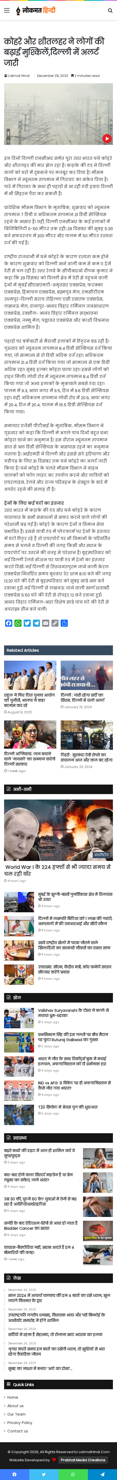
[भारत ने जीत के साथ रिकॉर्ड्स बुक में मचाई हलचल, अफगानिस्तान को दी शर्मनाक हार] (19, 1066)
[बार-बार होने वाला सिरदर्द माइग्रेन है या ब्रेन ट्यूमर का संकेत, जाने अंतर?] (98, 1182)
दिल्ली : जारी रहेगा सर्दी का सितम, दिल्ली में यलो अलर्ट (82, 697)
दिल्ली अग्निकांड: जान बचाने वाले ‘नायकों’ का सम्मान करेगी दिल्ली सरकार (29, 759)
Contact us (17, 1431)
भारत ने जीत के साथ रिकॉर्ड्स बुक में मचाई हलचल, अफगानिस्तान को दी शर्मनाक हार (72, 1061)
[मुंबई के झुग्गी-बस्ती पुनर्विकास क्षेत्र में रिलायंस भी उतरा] (19, 902)
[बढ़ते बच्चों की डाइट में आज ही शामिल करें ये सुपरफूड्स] (98, 1158)
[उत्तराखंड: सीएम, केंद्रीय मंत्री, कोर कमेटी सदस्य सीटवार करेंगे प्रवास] (19, 974)
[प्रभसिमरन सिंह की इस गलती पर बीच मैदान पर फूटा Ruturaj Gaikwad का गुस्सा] (19, 1042)
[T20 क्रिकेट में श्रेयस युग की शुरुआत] (19, 1115)
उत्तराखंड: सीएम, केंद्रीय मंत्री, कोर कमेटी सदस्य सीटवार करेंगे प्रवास (74, 969)
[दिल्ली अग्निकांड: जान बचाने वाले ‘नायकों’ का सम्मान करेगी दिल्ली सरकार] (30, 734)
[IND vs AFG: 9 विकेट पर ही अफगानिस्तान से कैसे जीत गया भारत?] (19, 1091)
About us (15, 1406)
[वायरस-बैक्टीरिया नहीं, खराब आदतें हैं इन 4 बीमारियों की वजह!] (98, 1255)
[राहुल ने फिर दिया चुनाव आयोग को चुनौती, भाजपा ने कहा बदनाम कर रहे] (30, 675)
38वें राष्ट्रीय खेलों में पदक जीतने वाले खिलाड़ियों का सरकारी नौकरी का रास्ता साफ (74, 945)
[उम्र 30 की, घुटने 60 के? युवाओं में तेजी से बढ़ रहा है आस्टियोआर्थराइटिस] (98, 1207)
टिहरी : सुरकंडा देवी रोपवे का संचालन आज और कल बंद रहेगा (86, 757)
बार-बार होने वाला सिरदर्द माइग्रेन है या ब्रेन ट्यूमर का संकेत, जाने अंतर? (38, 1177)
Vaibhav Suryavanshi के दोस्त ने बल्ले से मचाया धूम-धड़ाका (73, 1013)
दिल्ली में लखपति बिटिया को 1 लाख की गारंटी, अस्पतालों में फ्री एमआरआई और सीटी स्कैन (75, 921)
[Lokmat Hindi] (35, 10)
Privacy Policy (19, 1422)
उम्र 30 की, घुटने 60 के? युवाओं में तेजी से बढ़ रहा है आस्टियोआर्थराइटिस (40, 1201)
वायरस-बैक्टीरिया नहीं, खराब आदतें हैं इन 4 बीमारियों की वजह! (39, 1250)
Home (12, 1397)
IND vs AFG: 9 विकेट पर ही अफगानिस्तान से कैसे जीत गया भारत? (74, 1085)
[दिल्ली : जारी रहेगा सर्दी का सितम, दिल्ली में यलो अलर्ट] (87, 675)
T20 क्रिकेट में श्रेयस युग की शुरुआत (67, 1107)
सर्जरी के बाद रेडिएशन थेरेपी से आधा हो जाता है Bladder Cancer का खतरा (41, 1225)
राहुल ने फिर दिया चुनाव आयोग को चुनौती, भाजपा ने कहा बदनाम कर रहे (29, 700)
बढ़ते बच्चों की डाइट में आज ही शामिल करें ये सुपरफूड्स (39, 1153)
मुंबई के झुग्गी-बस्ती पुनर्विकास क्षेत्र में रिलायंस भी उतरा (75, 897)
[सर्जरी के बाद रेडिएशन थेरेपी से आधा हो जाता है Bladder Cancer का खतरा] (98, 1231)
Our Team (16, 1414)
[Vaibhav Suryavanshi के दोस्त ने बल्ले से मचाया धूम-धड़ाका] (19, 1018)
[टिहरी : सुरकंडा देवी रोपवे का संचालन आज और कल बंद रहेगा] (87, 735)
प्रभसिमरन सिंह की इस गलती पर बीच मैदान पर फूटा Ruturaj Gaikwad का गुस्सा (73, 1037)
